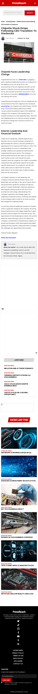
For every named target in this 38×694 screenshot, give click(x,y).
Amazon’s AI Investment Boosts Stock (18, 481)
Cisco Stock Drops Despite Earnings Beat (16, 385)
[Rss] (18, 644)
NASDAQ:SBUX (24, 94)
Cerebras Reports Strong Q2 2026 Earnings (17, 376)
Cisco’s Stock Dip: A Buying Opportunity (16, 393)
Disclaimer (18, 661)
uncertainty (5, 106)
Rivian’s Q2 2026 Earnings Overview (17, 537)
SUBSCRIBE (6, 680)
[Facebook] (18, 632)
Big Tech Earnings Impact (12, 509)
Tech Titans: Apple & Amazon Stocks (17, 565)
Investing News (10, 21)
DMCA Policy (18, 658)
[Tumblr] (18, 640)
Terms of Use (18, 656)
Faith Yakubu (10, 38)
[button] (3, 2)
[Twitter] (18, 621)
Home (3, 21)
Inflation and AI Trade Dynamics (18, 368)
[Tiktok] (18, 625)
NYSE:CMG (22, 80)
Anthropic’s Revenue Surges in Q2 (16, 453)
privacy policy (13, 684)
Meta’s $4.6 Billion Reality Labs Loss (17, 594)
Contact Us (18, 664)
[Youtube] (18, 636)
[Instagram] (18, 628)
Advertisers (18, 650)
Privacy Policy (18, 653)
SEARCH (30, 13)
